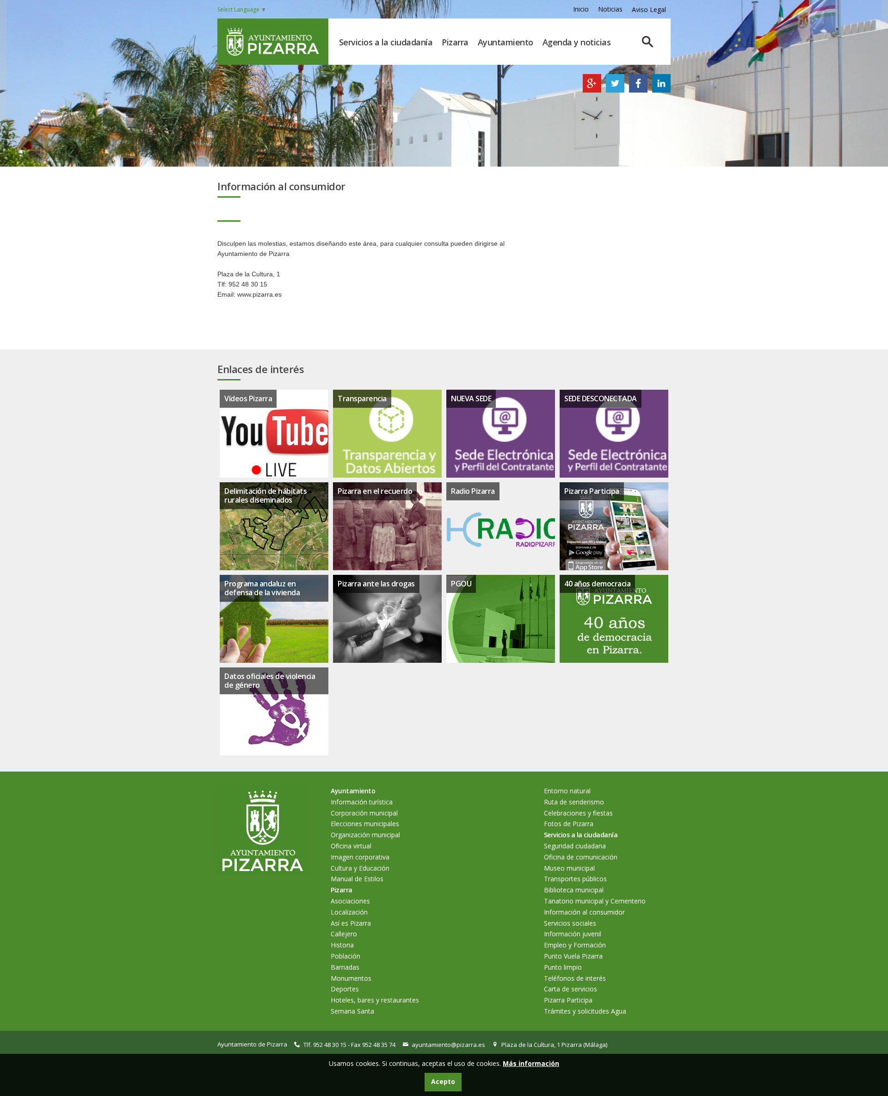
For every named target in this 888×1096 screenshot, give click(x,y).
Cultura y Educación (360, 868)
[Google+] (592, 90)
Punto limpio (563, 967)
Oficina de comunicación (580, 857)
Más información (531, 1063)
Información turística (362, 801)
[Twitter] (615, 90)
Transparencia (362, 398)
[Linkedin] (661, 90)
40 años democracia (597, 584)
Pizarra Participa (591, 491)
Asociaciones (350, 901)
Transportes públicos (575, 878)
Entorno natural (567, 790)
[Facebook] (638, 90)
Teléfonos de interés (575, 978)
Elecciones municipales (365, 823)
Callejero (344, 933)
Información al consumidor (584, 912)
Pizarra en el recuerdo (375, 491)
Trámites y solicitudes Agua (585, 1011)
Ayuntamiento (505, 42)
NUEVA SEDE (471, 398)
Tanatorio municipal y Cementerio (595, 901)
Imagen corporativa (360, 857)
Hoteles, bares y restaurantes (375, 1000)
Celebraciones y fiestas (578, 813)
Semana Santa (352, 1011)
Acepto (443, 1081)
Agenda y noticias (577, 42)
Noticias (610, 9)
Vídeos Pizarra (248, 398)
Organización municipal (365, 834)
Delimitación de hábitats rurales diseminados (265, 495)
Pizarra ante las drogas (376, 584)
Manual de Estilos (357, 878)
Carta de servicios (570, 988)
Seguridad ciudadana (575, 845)
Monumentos (351, 978)
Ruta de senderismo (574, 801)
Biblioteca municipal (574, 889)
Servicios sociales (570, 923)
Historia (342, 944)
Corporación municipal (364, 813)
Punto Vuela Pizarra (573, 956)
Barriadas (345, 967)
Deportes (345, 988)
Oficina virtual (351, 845)
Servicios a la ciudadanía (386, 42)
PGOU (461, 584)
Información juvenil (572, 933)
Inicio (581, 9)
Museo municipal (569, 868)
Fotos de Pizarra (568, 823)
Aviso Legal (649, 9)
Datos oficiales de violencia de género (269, 680)
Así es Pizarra (351, 923)
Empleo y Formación (575, 944)
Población (345, 956)
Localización (349, 912)
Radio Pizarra (473, 491)
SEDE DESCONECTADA (600, 398)
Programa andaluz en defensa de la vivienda (262, 588)
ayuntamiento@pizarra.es (448, 1044)
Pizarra (455, 42)
